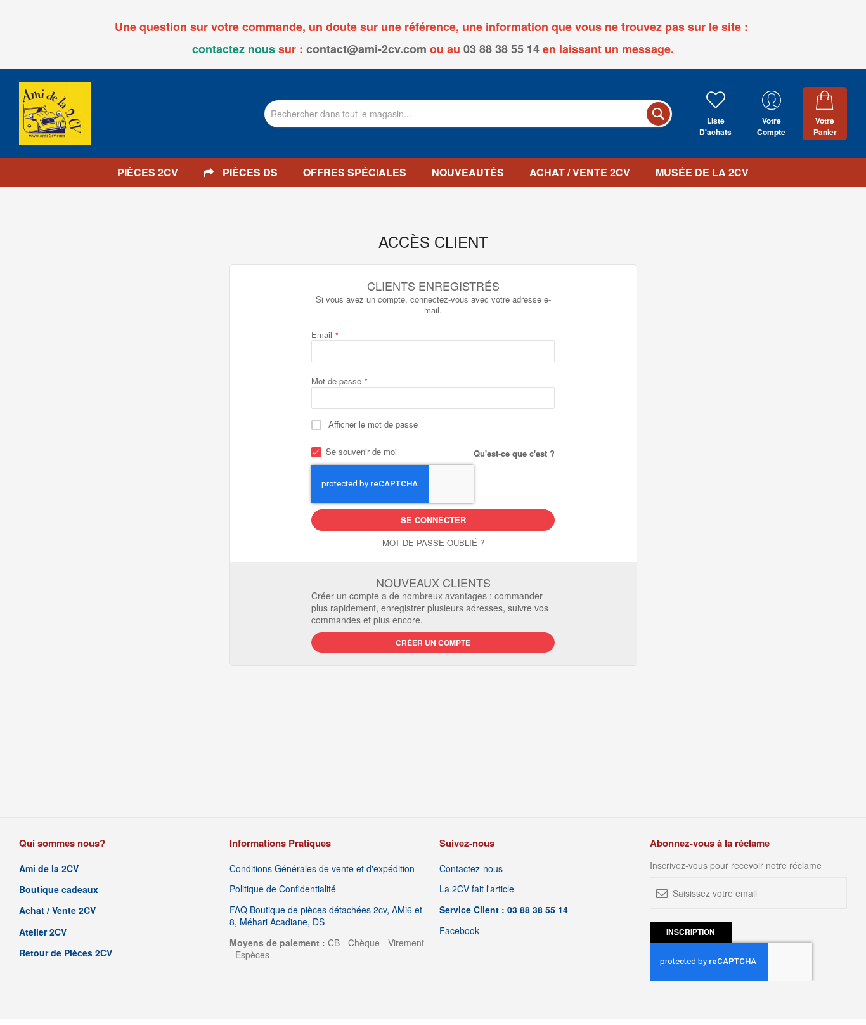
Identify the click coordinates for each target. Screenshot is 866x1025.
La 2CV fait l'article (476, 889)
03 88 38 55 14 (501, 49)
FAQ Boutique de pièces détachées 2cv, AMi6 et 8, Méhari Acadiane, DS (325, 916)
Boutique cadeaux (58, 890)
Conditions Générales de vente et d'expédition (322, 869)
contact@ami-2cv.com (366, 49)
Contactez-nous (471, 869)
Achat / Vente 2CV (57, 910)
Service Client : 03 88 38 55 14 (503, 910)
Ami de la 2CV (49, 869)
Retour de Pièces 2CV (65, 953)
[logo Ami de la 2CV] (55, 113)
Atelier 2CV (43, 932)
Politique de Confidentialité (282, 889)
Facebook (459, 931)
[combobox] (468, 113)
